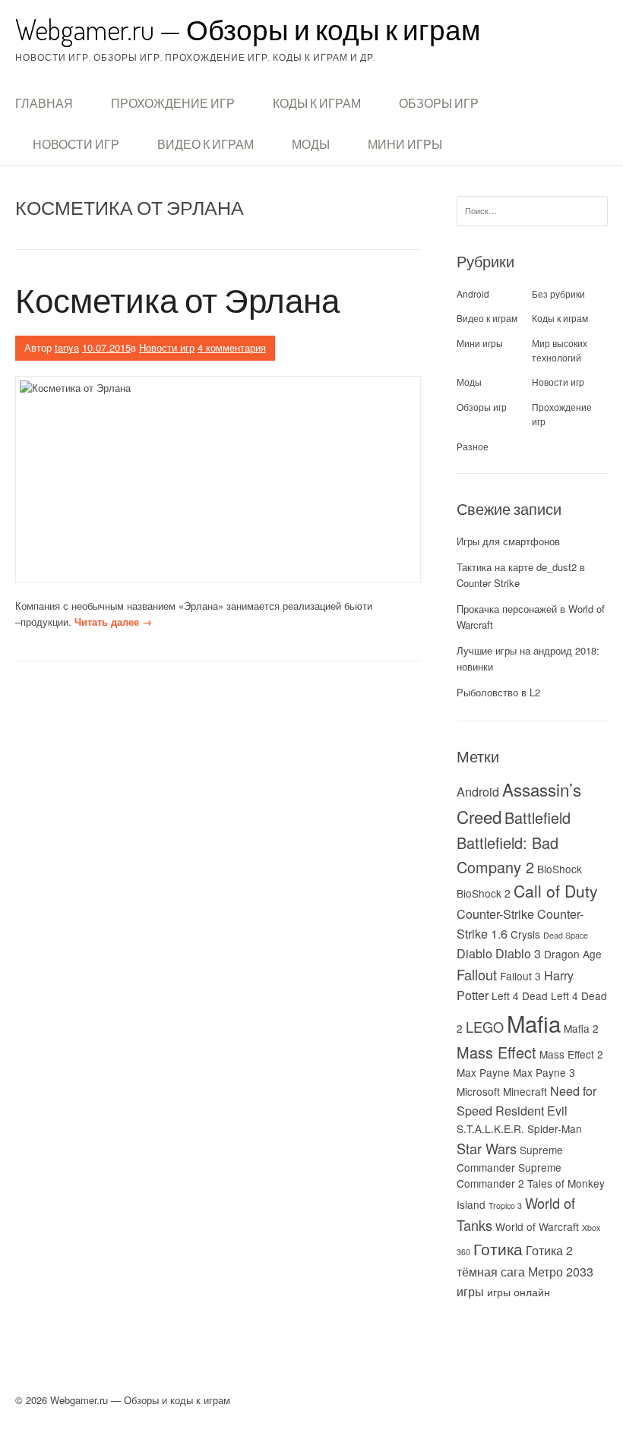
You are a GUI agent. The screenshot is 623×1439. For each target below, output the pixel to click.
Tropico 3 (505, 1205)
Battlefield (537, 817)
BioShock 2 (484, 893)
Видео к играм (205, 144)
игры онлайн (518, 1291)
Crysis (525, 934)
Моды (311, 144)
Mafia (534, 1023)
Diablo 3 (518, 953)
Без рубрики (558, 293)
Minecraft (525, 1091)
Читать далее (113, 621)
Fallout (477, 974)
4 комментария (232, 347)
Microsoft (478, 1091)
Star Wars (487, 1148)
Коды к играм (317, 103)
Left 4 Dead (520, 995)
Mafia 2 (581, 1028)
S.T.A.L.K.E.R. (490, 1128)
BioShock (559, 868)
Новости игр (76, 144)
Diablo (474, 953)
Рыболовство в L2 (498, 692)
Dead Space (565, 935)
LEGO (485, 1027)
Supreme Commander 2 (509, 1175)
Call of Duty (556, 890)
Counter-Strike (495, 913)
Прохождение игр (173, 103)
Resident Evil (531, 1110)
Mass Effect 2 (571, 1054)
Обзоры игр (439, 103)
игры (470, 1291)
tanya (67, 347)
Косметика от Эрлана (177, 299)
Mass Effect (496, 1052)
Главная (44, 103)
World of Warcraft (537, 1226)
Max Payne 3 (544, 1072)
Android (473, 293)
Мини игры (405, 144)
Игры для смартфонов (508, 541)
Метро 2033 (560, 1271)
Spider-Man (554, 1128)
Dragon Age (573, 953)
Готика (498, 1248)
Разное (473, 446)
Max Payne (483, 1072)
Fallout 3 (520, 975)
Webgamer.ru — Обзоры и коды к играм (247, 29)
